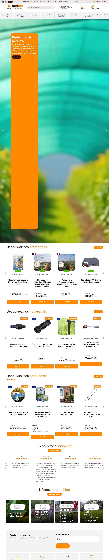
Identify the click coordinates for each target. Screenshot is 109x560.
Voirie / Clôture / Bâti (7, 15)
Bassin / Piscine (75, 15)
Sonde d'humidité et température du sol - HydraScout (67, 344)
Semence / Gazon (47, 15)
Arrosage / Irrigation (61, 15)
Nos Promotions (102, 15)
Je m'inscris (62, 546)
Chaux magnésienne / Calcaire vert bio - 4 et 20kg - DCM (18, 414)
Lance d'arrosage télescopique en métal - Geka (66, 414)
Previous (2, 131)
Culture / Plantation (20, 15)
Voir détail (18, 302)
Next (106, 131)
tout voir (98, 247)
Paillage (34, 15)
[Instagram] (6, 2)
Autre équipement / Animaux (88, 15)
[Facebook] (3, 2)
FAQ (105, 1)
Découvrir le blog (54, 494)
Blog (10, 1)
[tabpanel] (54, 131)
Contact (98, 1)
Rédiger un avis (54, 450)
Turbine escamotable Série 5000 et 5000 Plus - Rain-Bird (91, 414)
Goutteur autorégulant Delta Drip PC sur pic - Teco (42, 347)
